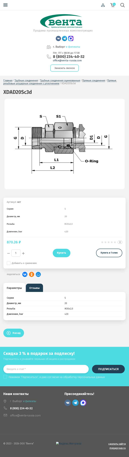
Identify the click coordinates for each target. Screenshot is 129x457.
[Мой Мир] (38, 274)
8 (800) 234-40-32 (68, 56)
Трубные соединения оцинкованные (60, 80)
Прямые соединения (93, 80)
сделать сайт (116, 444)
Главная (7, 80)
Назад (17, 333)
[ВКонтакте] (24, 274)
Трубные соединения (26, 80)
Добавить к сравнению (24, 263)
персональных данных (91, 377)
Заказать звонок (64, 68)
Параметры (14, 288)
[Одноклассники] (31, 274)
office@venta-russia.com (67, 60)
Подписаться (108, 369)
